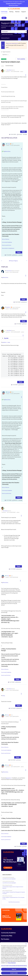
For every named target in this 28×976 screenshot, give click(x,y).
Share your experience (12, 43)
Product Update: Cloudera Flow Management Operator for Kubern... (13, 893)
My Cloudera (5, 939)
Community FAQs (6, 935)
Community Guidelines (7, 242)
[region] (14, 958)
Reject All (14, 969)
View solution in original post (8, 248)
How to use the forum (6, 245)
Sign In (4, 17)
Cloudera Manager (9, 65)
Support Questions (6, 51)
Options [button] (4, 54)
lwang (8, 342)
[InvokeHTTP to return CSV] (26, 260)
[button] (26, 74)
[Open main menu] (26, 18)
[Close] (26, 943)
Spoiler (6, 338)
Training (11, 11)
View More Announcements (14, 902)
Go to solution (21, 59)
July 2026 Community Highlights (9, 878)
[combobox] (14, 34)
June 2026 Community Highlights (9, 882)
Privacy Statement (12, 962)
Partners (17, 11)
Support (23, 11)
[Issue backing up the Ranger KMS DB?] (1, 260)
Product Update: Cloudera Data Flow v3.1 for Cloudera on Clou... (13, 898)
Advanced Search (5, 38)
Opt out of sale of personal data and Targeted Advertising (14, 965)
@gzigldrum (8, 778)
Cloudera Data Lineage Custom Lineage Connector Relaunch (12, 887)
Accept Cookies (14, 973)
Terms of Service (5, 239)
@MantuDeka (7, 151)
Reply (23, 131)
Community (4, 11)
